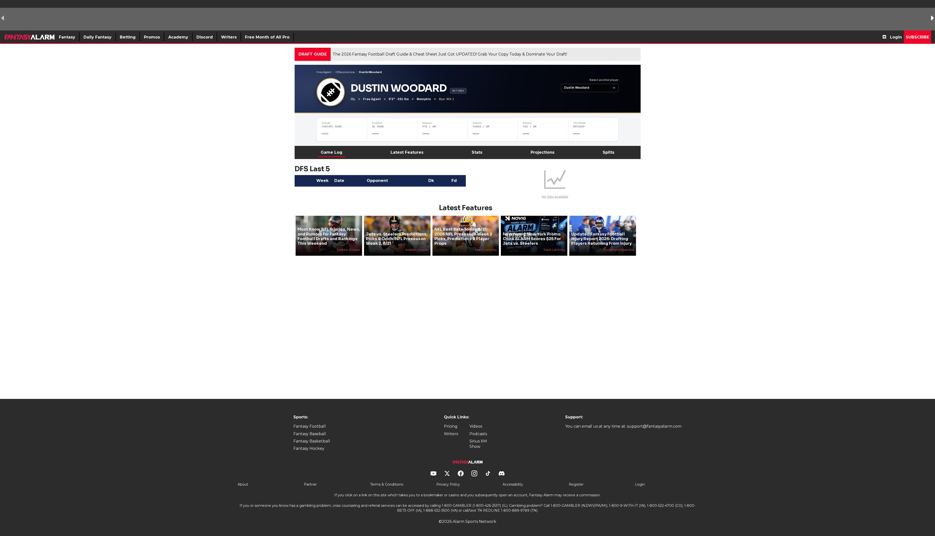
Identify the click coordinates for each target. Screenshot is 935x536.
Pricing (451, 426)
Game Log (331, 152)
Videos (475, 426)
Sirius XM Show (478, 444)
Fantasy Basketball (311, 441)
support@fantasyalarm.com (654, 426)
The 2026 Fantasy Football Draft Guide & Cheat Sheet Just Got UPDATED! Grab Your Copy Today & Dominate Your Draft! (450, 54)
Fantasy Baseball (309, 434)
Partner (310, 484)
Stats (477, 152)
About (243, 484)
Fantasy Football (309, 426)
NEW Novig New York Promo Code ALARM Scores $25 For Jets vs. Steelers (532, 239)
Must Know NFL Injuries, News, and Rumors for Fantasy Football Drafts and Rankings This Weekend (329, 236)
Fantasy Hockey (308, 448)
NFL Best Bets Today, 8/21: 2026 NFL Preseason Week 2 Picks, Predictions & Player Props (463, 236)
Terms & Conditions (386, 484)
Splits (608, 152)
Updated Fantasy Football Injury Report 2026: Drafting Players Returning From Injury (601, 239)
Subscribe (917, 37)
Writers (451, 434)
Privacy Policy (448, 484)
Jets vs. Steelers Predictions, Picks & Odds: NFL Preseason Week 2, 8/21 (396, 239)
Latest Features (407, 152)
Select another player (603, 79)
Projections (542, 152)
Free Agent (324, 72)
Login (896, 37)
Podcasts (478, 434)
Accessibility (513, 484)
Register (576, 484)
